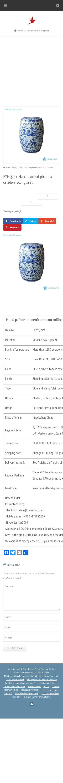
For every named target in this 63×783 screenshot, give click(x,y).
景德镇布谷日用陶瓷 (30, 690)
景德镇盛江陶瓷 (34, 686)
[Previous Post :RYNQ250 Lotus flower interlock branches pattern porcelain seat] (47, 196)
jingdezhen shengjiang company (19, 683)
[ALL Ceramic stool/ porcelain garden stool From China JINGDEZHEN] (31, 24)
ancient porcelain (51, 676)
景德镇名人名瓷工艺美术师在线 (37, 697)
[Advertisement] (31, 70)
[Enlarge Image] (31, 109)
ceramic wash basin (46, 683)
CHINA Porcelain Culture (14, 686)
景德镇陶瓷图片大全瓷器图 (26, 693)
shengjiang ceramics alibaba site (42, 679)
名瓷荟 (46, 686)
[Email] (31, 704)
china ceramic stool (15, 679)
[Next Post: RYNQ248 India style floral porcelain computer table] (31, 203)
